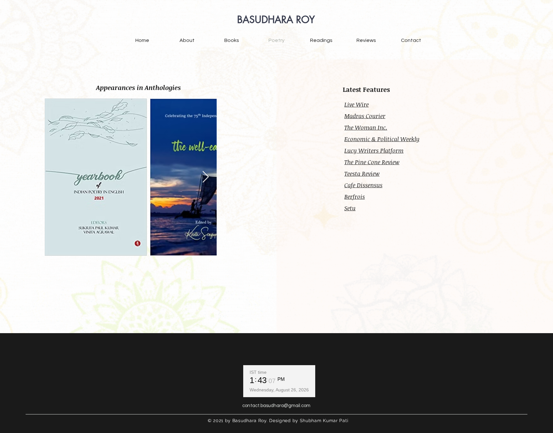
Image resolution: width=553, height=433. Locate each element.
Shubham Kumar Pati (324, 420)
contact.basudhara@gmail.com (276, 405)
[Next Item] (205, 177)
